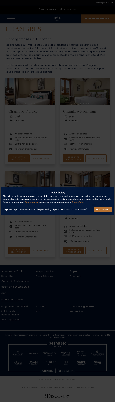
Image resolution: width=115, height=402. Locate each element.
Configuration (32, 202)
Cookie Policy (78, 202)
